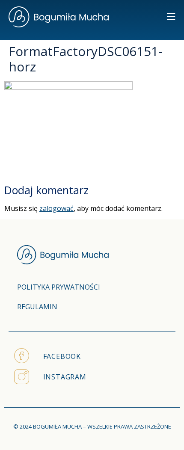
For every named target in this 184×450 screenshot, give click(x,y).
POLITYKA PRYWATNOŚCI (58, 287)
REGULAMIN (37, 306)
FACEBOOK (62, 356)
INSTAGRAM (64, 377)
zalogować (56, 208)
